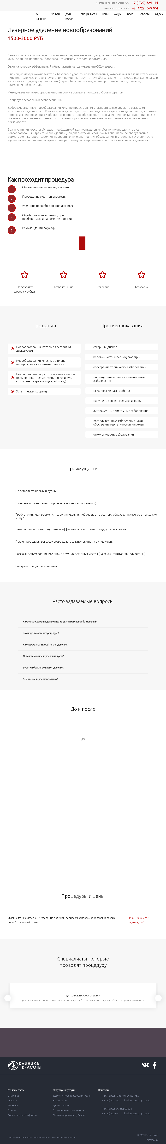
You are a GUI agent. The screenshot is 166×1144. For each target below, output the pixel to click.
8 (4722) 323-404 (110, 1113)
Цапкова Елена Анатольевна (83, 995)
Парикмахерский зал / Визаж (69, 1115)
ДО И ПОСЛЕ (69, 16)
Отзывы (12, 1110)
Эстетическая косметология (68, 1110)
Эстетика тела (61, 1100)
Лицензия (13, 1100)
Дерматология (61, 1105)
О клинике (13, 1095)
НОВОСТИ (144, 14)
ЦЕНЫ (105, 14)
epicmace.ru (151, 1139)
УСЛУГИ (56, 14)
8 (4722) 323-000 (110, 1100)
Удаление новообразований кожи (71, 1095)
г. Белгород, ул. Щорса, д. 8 (116, 1108)
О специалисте (82, 985)
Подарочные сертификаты (22, 1115)
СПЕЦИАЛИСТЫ (89, 14)
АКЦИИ (117, 14)
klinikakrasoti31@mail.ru (137, 1100)
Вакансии (13, 1105)
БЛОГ (130, 14)
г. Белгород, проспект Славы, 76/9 (120, 1095)
